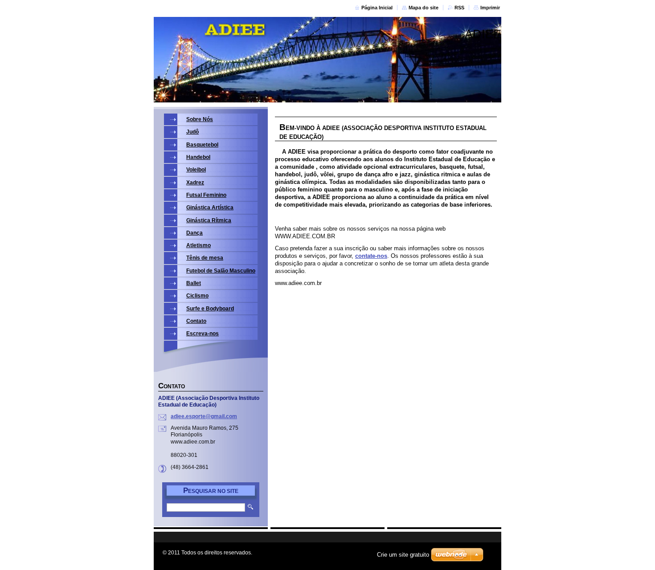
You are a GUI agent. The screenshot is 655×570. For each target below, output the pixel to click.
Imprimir (490, 7)
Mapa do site (423, 7)
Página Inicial (377, 7)
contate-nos (371, 255)
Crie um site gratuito (403, 554)
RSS (459, 7)
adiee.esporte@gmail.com (204, 416)
